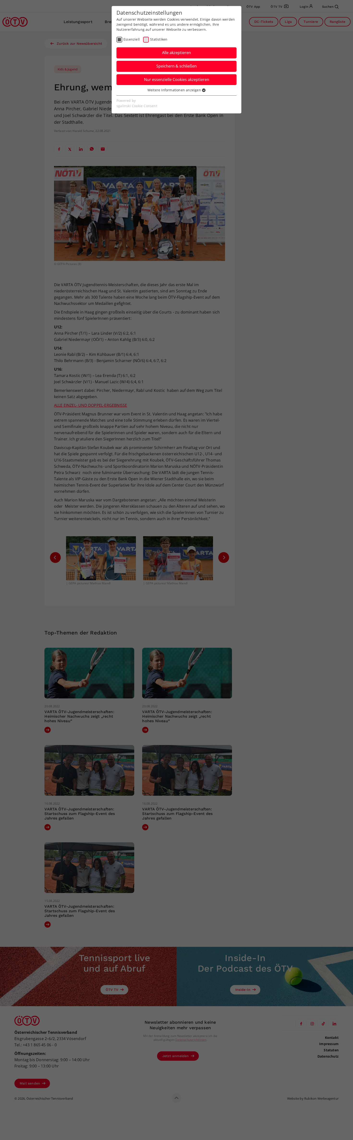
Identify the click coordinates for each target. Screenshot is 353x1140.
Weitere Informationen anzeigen (174, 90)
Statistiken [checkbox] (158, 39)
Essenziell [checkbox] (131, 39)
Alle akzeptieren (176, 52)
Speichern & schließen (176, 66)
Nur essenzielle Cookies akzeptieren (176, 79)
